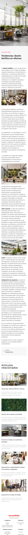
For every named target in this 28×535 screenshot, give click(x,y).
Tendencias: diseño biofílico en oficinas (12, 389)
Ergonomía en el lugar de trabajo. (11, 495)
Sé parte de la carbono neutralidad (11, 414)
